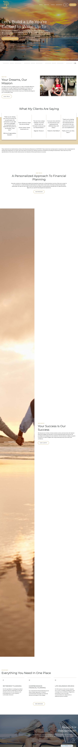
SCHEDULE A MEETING (10, 38)
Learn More (7, 96)
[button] (41, 5)
